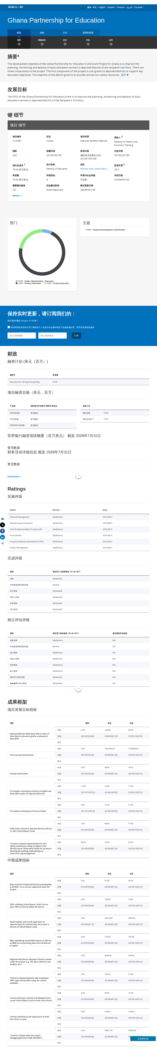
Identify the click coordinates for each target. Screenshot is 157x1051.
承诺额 (16, 175)
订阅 (76, 335)
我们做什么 (12, 7)
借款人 (118, 137)
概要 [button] (19, 40)
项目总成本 (19, 165)
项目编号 (17, 136)
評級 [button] (88, 40)
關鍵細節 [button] (42, 40)
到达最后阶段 (52, 185)
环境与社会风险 (87, 175)
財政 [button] (65, 40)
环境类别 (50, 175)
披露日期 (50, 150)
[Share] (2, 531)
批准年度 (119, 165)
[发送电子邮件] (2, 519)
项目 (21, 7)
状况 (48, 136)
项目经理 (84, 136)
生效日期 (118, 150)
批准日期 (84, 150)
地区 (82, 164)
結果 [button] (111, 40)
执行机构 (50, 164)
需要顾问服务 (19, 185)
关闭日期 (118, 175)
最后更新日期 (86, 185)
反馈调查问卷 (143, 1038)
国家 (15, 150)
